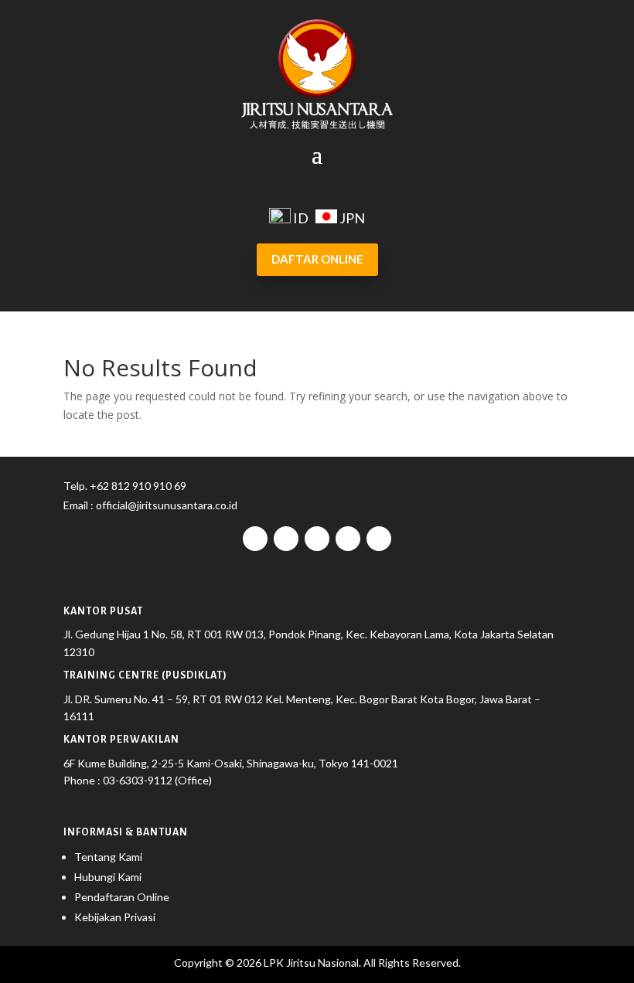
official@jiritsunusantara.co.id (165, 505)
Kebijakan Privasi (114, 916)
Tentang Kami (108, 856)
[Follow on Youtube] (348, 538)
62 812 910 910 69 (141, 485)
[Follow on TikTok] (317, 538)
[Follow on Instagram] (286, 538)
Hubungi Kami (107, 876)
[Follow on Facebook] (255, 538)
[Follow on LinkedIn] (378, 538)
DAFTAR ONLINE (317, 259)
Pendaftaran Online (121, 896)
